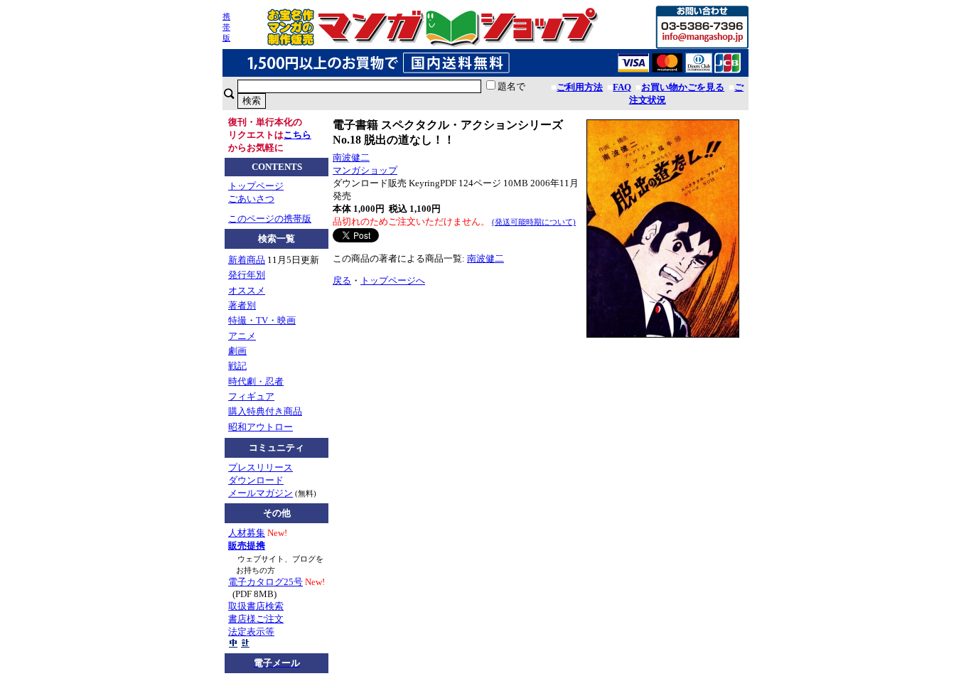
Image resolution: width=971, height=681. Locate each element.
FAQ (622, 87)
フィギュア (251, 396)
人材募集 (246, 532)
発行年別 (246, 274)
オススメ (246, 290)
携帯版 (226, 27)
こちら (297, 134)
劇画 (237, 350)
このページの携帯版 (269, 218)
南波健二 (351, 157)
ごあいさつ (251, 198)
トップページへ (392, 280)
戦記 (237, 365)
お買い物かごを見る (682, 87)
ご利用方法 (580, 87)
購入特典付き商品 (265, 411)
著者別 (242, 305)
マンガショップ (365, 170)
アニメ (242, 336)
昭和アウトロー (260, 427)
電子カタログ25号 (265, 582)
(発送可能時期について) (534, 222)
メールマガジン (260, 493)
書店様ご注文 (256, 618)
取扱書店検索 (256, 606)
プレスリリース (260, 467)
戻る (342, 280)
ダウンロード (256, 480)
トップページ (256, 186)
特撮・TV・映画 (262, 320)
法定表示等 (251, 631)
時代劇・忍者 (256, 381)
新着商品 (246, 259)
